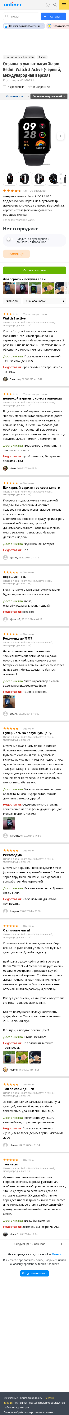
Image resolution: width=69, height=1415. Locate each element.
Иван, (13, 468)
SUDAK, (14, 713)
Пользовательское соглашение (47, 1402)
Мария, (14, 1069)
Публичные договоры (16, 1407)
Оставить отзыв (34, 270)
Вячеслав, (15, 379)
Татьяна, (15, 835)
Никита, (14, 1145)
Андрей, (14, 911)
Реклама (49, 1398)
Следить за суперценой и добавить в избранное (32, 240)
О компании (11, 1398)
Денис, (14, 557)
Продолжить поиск (34, 1273)
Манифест (21, 1402)
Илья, (13, 1234)
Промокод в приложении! (24, 26)
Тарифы (8, 1402)
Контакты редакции (31, 1398)
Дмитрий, (15, 619)
